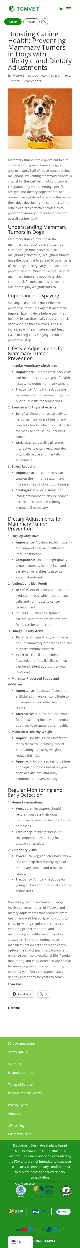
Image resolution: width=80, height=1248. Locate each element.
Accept (13, 22)
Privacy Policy (18, 1105)
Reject (31, 22)
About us (14, 1113)
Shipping (14, 1064)
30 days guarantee (22, 1043)
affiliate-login (18, 1125)
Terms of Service (20, 1084)
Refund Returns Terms (25, 1093)
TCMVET (18, 75)
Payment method (20, 1072)
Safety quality (18, 1052)
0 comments (32, 81)
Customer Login (19, 1134)
